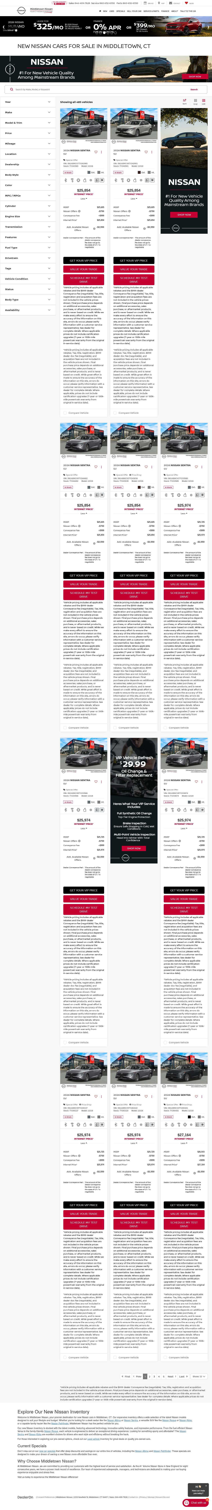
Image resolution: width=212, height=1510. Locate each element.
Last (182, 1376)
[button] (104, 125)
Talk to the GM (188, 11)
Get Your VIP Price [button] (84, 260)
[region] (83, 226)
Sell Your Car (134, 11)
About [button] (174, 11)
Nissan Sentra (131, 1420)
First (126, 1376)
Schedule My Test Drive (83, 279)
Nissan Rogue (169, 1420)
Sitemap (150, 1497)
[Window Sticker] (102, 180)
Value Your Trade (83, 269)
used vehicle (93, 1438)
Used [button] (111, 11)
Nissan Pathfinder (59, 1423)
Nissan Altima (114, 1420)
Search (194, 89)
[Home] (100, 11)
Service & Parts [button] (151, 11)
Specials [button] (120, 11)
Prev (137, 1376)
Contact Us (133, 1497)
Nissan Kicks (185, 1420)
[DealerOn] (25, 1497)
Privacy (143, 1497)
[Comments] (97, 180)
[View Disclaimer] (91, 180)
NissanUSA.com (163, 1497)
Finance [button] (165, 11)
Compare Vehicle (78, 412)
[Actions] (101, 152)
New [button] (105, 11)
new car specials (47, 1451)
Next (171, 1376)
